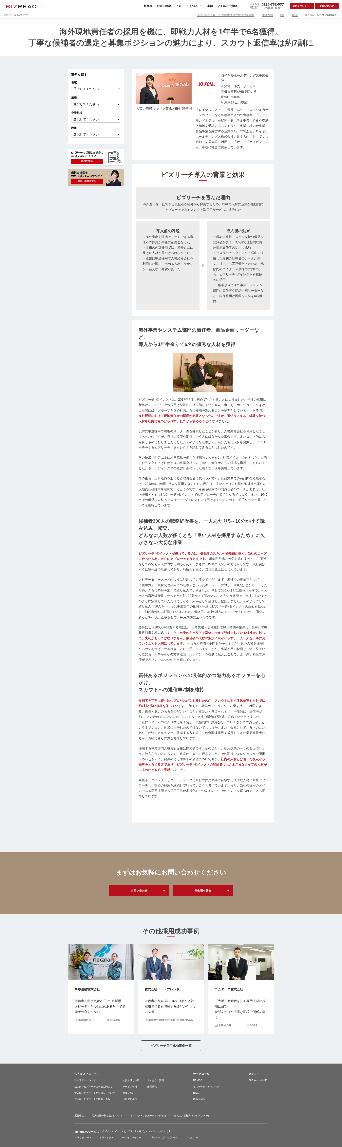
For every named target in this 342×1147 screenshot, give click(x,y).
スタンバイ (193, 1137)
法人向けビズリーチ (86, 1073)
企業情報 (152, 1086)
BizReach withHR (258, 1080)
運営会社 (79, 1115)
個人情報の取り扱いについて (107, 1115)
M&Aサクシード (82, 1137)
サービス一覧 (201, 1073)
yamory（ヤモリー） (133, 1137)
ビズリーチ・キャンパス (206, 1086)
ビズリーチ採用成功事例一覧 (171, 1045)
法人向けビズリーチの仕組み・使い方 (94, 1093)
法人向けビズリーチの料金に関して (93, 1086)
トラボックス (106, 1137)
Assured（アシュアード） (166, 1137)
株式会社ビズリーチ (113, 1131)
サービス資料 (130, 1086)
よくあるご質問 (155, 1080)
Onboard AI (199, 1099)
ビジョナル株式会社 (138, 1131)
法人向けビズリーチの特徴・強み (92, 1099)
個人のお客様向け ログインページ (192, 1115)
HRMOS (197, 1080)
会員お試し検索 (131, 1080)
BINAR (196, 1093)
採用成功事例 (130, 1099)
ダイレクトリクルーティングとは (148, 1115)
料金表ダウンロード (85, 1080)
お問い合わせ (130, 1093)
